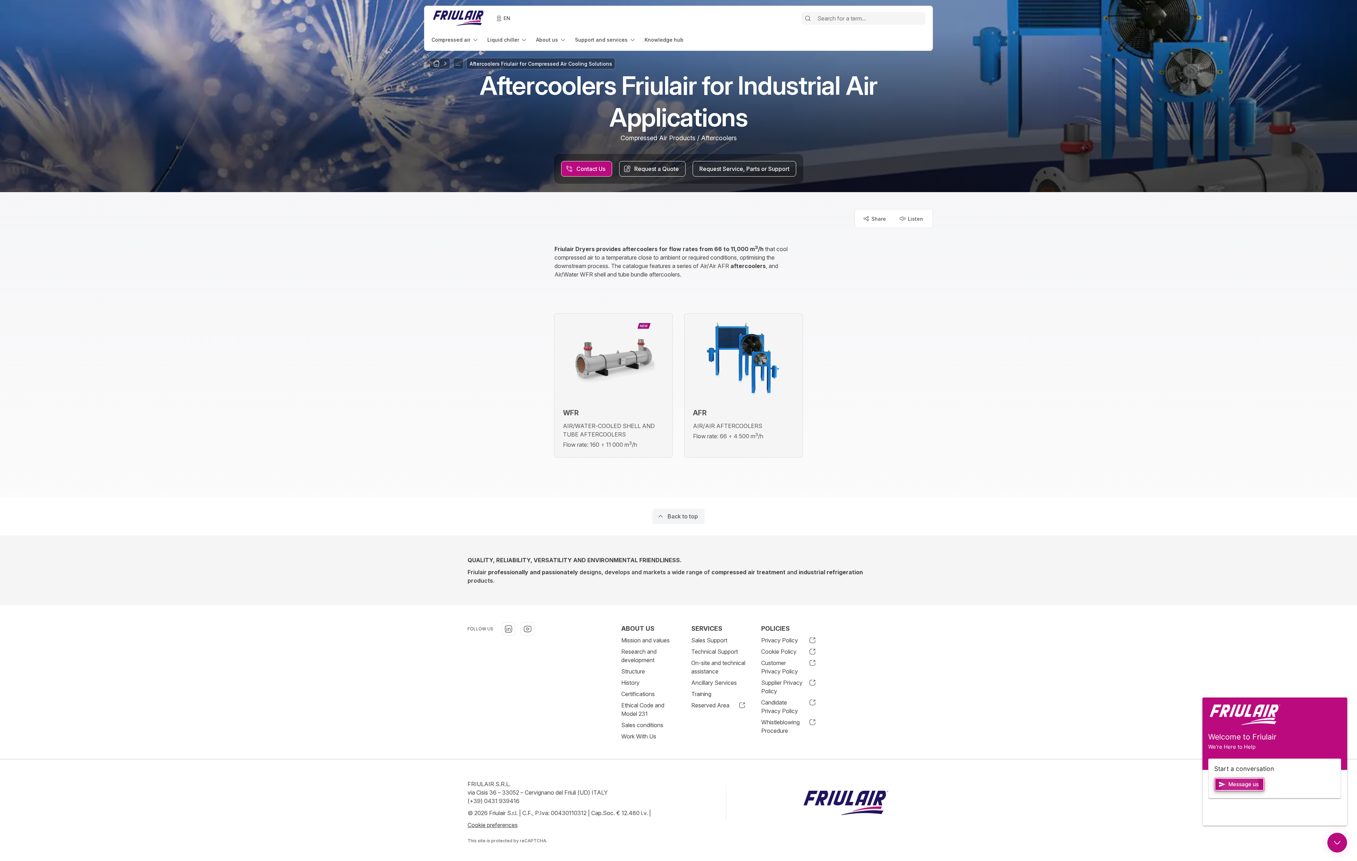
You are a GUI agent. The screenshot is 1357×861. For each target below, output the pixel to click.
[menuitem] (455, 39)
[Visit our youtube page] (527, 629)
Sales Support (709, 640)
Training (701, 693)
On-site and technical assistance (718, 667)
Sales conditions (642, 725)
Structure (633, 671)
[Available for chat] (1337, 843)
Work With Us (638, 736)
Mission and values (645, 640)
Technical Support (714, 651)
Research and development (639, 656)
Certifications (638, 693)
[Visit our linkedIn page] (508, 629)
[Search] (807, 18)
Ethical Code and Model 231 (642, 709)
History (630, 682)
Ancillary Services (714, 682)
